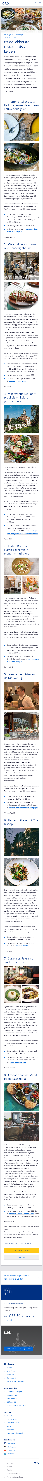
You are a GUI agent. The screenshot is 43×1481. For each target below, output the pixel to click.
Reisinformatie (12, 1371)
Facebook (11, 1443)
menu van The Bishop (23, 946)
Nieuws (9, 1426)
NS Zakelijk (11, 1374)
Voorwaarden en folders (15, 1477)
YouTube (11, 1450)
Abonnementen (12, 1395)
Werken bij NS (12, 1419)
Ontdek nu (10, 1320)
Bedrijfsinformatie (13, 1474)
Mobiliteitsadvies (13, 1423)
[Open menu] (40, 3)
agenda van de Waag (17, 381)
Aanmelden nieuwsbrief (15, 1433)
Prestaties (10, 1430)
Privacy (9, 1467)
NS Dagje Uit (8, 35)
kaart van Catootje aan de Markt (21, 1214)
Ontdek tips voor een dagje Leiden (18, 1349)
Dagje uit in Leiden (11, 37)
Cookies (9, 1470)
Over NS (10, 1416)
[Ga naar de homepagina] (36, 1463)
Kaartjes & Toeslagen (14, 1392)
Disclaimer (10, 1463)
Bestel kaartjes (23, 1250)
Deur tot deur (12, 1399)
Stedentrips (19, 35)
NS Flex (9, 1368)
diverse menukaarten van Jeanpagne (23, 808)
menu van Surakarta (18, 1062)
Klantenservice (12, 1378)
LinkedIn (11, 1454)
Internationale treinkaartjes (17, 1406)
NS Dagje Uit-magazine (15, 1381)
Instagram (12, 1447)
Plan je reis (21, 1257)
